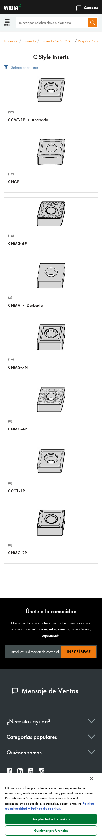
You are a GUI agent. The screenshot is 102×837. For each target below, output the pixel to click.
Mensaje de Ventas (49, 690)
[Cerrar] (91, 778)
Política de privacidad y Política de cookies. (49, 806)
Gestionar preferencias (51, 830)
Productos (11, 41)
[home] (11, 8)
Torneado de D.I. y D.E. (56, 41)
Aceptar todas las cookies (51, 819)
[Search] (92, 22)
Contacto (91, 7)
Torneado (29, 41)
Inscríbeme (79, 651)
